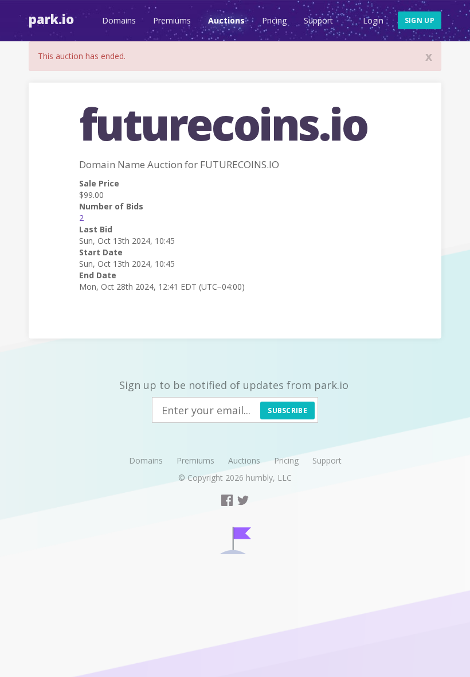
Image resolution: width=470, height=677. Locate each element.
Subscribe (287, 410)
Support (318, 20)
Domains (119, 20)
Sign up (419, 20)
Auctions (226, 20)
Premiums (172, 20)
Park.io (51, 19)
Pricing (274, 20)
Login (373, 20)
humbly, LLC (269, 477)
